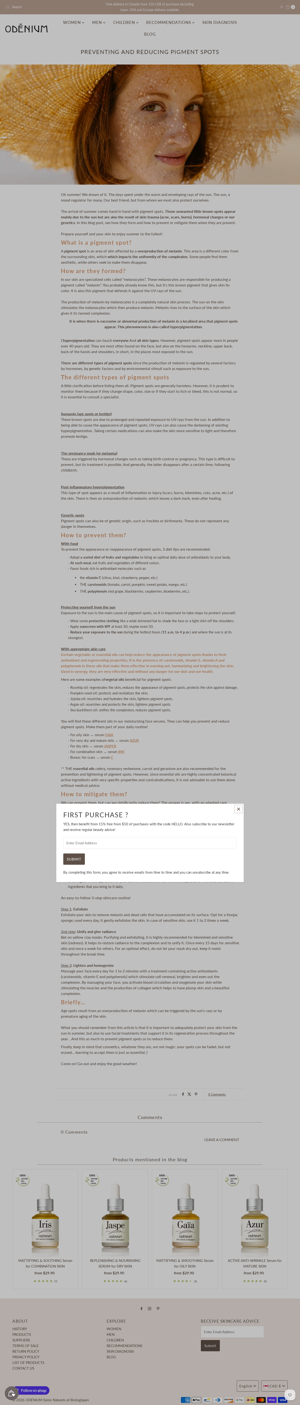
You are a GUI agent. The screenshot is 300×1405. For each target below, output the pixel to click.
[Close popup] (238, 809)
